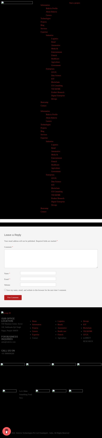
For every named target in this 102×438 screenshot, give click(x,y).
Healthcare (55, 59)
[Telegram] (88, 416)
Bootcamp (44, 102)
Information (45, 5)
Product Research (57, 92)
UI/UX (53, 72)
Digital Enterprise (58, 96)
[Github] (96, 400)
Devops (54, 99)
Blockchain (55, 82)
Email (7, 279)
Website (7, 285)
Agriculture (55, 62)
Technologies (45, 19)
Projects (44, 22)
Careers (49, 15)
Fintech (54, 55)
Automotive (55, 45)
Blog (42, 25)
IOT (52, 79)
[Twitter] (88, 423)
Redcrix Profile (52, 8)
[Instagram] (96, 393)
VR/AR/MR (55, 89)
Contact (43, 106)
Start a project (74, 3)
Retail (53, 42)
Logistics (54, 39)
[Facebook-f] (88, 393)
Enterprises (50, 69)
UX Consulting (57, 86)
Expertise (44, 32)
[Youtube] (88, 400)
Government (56, 65)
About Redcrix (51, 12)
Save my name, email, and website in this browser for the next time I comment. (37, 290)
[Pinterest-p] (88, 408)
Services (44, 29)
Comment (8, 247)
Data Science (56, 76)
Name (7, 274)
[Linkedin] (96, 408)
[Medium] (96, 423)
